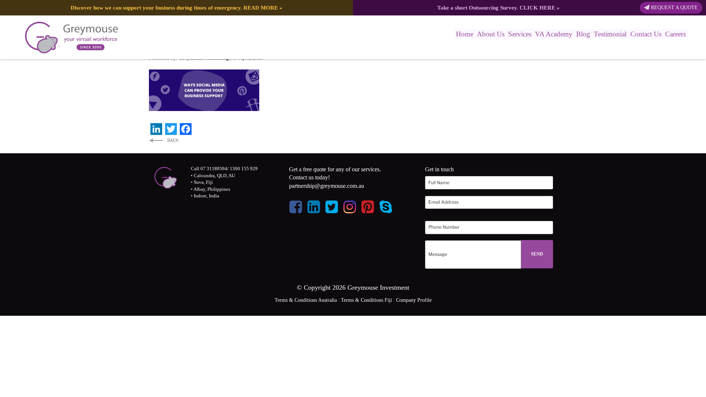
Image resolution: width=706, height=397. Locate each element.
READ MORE (260, 7)
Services (519, 34)
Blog (583, 34)
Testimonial (610, 34)
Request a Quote (673, 7)
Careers (675, 34)
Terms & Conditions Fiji (366, 300)
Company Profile (414, 300)
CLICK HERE (537, 7)
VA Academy (554, 34)
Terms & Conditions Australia (306, 300)
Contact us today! (309, 177)
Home (464, 34)
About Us (490, 34)
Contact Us (646, 34)
